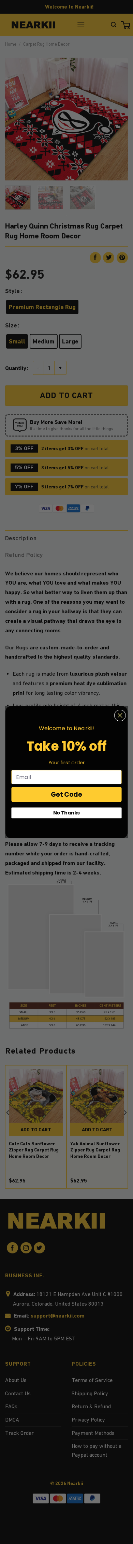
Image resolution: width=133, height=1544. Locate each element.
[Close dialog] (120, 715)
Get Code (66, 794)
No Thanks (66, 812)
